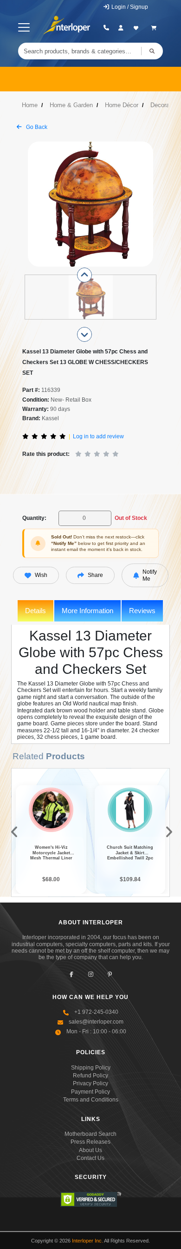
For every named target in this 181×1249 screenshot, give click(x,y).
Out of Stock (131, 518)
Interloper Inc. (87, 1240)
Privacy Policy (90, 1083)
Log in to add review (98, 436)
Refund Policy (90, 1075)
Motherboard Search (90, 1134)
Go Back (36, 127)
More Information (87, 611)
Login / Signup (129, 7)
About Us (90, 1150)
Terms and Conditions (90, 1099)
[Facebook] (72, 975)
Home (30, 105)
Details (35, 611)
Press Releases (90, 1142)
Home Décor (121, 105)
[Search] (152, 51)
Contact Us (90, 1158)
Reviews (142, 611)
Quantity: (34, 518)
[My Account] (121, 27)
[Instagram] (91, 975)
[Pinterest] (110, 975)
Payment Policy (90, 1092)
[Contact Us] (106, 27)
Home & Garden (71, 105)
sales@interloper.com (96, 1021)
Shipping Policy (90, 1067)
